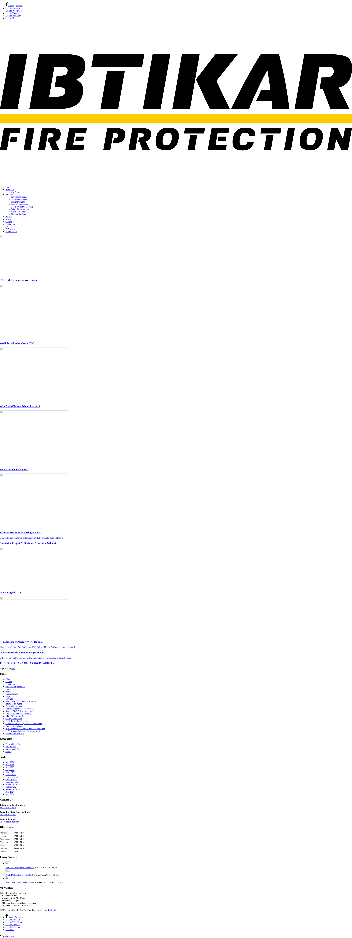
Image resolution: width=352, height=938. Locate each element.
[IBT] (176, 182)
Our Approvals (12, 694)
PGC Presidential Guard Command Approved (25, 728)
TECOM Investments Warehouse (18, 280)
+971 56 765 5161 (8, 807)
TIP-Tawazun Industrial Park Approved (23, 731)
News (8, 691)
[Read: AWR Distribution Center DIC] (8, 871)
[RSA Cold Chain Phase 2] (34, 412)
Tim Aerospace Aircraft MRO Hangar (21, 641)
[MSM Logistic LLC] (34, 549)
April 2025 (10, 772)
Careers (9, 681)
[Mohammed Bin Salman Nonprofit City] (37, 647)
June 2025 (10, 767)
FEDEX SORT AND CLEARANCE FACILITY (27, 663)
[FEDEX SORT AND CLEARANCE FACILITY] (35, 658)
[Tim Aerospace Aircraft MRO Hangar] (34, 599)
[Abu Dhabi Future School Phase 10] (34, 349)
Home (8, 689)
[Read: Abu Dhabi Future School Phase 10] (8, 878)
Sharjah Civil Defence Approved (20, 711)
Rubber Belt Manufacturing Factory (20, 532)
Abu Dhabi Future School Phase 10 (20, 406)
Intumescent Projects (14, 749)
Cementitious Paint (14, 706)
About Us (10, 679)
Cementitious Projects (15, 744)
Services (9, 699)
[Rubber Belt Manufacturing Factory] (34, 475)
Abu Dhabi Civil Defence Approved (21, 701)
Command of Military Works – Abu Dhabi (24, 723)
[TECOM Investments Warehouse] (34, 237)
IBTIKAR (52, 910)
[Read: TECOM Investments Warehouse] (8, 863)
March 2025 (11, 774)
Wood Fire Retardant (15, 733)
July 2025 (10, 764)
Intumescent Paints (14, 704)
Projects (9, 696)
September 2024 (13, 789)
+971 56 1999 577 (8, 814)
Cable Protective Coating (16, 721)
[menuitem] (179, 187)
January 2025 (11, 779)
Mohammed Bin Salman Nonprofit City (22, 652)
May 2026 (10, 762)
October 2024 (11, 787)
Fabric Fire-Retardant (15, 726)
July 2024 (10, 792)
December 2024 (12, 782)
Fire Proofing (11, 746)
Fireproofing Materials (15, 686)
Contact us (10, 684)
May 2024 (10, 794)
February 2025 (12, 777)
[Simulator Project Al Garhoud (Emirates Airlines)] (31, 538)
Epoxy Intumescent (14, 718)
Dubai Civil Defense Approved (19, 709)
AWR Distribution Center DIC (17, 343)
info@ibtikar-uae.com (9, 822)
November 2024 (13, 784)
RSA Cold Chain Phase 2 (14, 469)
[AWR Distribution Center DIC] (34, 286)
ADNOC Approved (14, 716)
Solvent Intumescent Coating (18, 713)
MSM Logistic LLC (11, 592)
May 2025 (10, 769)
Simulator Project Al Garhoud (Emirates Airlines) (28, 543)
